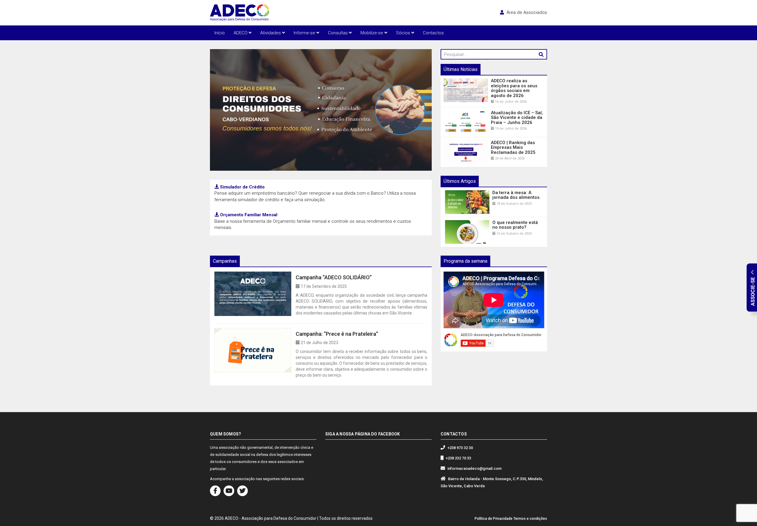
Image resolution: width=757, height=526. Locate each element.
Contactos (433, 33)
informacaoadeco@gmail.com (474, 468)
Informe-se (305, 33)
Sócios (403, 33)
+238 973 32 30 (460, 448)
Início (219, 33)
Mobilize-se (372, 33)
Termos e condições (530, 519)
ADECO (241, 33)
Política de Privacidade (493, 519)
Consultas (338, 33)
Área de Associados (526, 12)
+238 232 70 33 (458, 458)
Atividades (271, 33)
